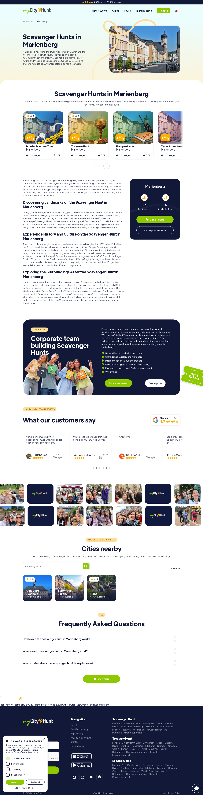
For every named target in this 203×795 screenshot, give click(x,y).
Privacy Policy (77, 746)
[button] (25, 788)
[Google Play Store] (81, 765)
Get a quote (155, 383)
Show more (103, 678)
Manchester (126, 726)
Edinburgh (139, 726)
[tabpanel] (144, 202)
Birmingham (148, 723)
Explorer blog (77, 733)
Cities (115, 10)
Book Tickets (157, 219)
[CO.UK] (176, 10)
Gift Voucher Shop (80, 729)
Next (106, 166)
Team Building (144, 10)
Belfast (169, 726)
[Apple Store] (81, 756)
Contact (75, 742)
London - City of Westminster (126, 723)
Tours (127, 10)
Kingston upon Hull (133, 732)
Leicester (116, 729)
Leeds (159, 723)
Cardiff (160, 726)
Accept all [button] (15, 782)
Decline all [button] (35, 782)
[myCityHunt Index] (40, 10)
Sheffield (125, 746)
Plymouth (117, 732)
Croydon (172, 746)
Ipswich (127, 729)
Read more (33, 752)
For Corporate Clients (155, 230)
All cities (176, 568)
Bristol (115, 726)
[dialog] (25, 764)
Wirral (144, 749)
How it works (99, 10)
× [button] (44, 739)
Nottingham (139, 729)
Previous (96, 166)
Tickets (74, 725)
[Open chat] (196, 788)
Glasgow (169, 723)
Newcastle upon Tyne (157, 729)
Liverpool (150, 726)
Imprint (164, 793)
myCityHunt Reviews (81, 737)
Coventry (153, 749)
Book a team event (118, 383)
